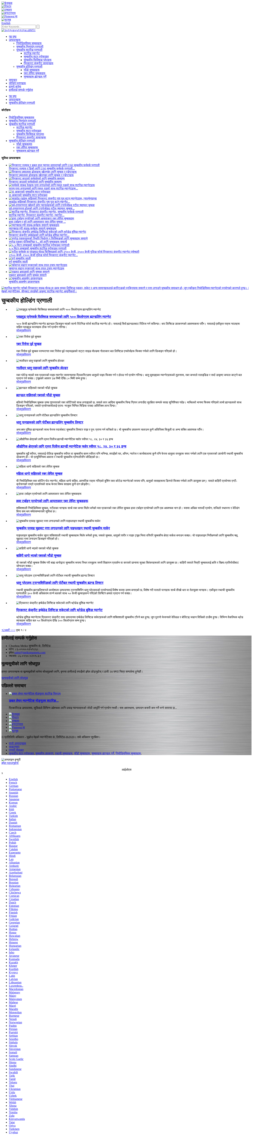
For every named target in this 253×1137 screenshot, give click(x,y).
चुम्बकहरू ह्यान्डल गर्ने (35, 76)
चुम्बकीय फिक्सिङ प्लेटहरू (37, 59)
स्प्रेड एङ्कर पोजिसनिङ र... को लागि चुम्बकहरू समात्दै (38, 241)
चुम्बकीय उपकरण (44, 753)
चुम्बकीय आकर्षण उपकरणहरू (24, 281)
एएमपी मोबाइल (16, 750)
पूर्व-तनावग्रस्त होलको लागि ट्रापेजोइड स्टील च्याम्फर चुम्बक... (42, 208)
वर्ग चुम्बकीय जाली (18, 261)
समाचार (13, 79)
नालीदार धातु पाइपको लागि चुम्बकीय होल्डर (42, 368)
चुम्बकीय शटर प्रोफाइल (36, 56)
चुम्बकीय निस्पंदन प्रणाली (29, 46)
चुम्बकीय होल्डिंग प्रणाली (29, 66)
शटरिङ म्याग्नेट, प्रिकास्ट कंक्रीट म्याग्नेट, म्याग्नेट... (36, 215)
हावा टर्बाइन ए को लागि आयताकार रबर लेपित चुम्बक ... (37, 221)
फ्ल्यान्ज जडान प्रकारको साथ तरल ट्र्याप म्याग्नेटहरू (36, 268)
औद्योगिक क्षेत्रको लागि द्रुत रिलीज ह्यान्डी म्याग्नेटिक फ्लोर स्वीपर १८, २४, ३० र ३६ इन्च (71, 446)
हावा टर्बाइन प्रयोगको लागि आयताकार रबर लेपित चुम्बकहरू (52, 501)
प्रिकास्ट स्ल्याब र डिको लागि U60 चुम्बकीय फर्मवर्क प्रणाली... (42, 168)
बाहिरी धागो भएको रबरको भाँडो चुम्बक (38, 555)
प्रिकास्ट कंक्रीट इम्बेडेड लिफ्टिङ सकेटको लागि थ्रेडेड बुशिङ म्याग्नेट (59, 610)
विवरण (27, 330)
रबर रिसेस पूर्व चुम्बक (28, 344)
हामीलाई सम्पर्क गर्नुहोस (21, 89)
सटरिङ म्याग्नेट (32, 53)
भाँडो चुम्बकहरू (32, 69)
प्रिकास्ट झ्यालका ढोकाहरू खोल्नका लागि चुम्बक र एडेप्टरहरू (41, 175)
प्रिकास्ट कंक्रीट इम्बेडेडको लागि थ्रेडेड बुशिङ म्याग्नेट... (39, 235)
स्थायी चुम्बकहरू (64, 753)
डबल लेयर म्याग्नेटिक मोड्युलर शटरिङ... (34, 701)
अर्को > (8, 630)
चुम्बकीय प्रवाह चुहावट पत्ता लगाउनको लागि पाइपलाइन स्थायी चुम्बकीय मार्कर (63, 528)
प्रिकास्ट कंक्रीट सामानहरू (38, 63)
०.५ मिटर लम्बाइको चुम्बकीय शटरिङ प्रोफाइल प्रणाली (37, 248)
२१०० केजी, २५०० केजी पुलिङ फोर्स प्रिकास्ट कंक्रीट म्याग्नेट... (43, 255)
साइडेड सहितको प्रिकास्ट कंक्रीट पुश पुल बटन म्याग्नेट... (39, 201)
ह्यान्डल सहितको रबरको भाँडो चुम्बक (38, 395)
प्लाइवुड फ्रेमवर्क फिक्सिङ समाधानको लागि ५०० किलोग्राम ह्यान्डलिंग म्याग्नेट (63, 317)
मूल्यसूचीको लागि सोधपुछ (14, 677)
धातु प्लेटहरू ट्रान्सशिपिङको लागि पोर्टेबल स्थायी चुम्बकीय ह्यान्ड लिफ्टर (59, 583)
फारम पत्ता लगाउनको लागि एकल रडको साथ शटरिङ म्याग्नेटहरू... (43, 188)
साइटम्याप (14, 746)
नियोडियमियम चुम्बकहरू (29, 43)
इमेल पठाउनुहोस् (10, 763)
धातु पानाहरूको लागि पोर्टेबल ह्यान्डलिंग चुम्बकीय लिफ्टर (49, 422)
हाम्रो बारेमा (15, 86)
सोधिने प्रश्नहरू (17, 83)
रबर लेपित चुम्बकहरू (34, 73)
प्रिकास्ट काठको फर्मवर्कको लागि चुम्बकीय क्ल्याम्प (35, 181)
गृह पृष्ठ (12, 36)
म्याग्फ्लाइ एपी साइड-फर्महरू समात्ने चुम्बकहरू (32, 228)
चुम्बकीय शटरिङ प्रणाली (29, 49)
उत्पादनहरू (15, 39)
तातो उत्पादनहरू (17, 743)
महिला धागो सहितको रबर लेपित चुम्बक (39, 474)
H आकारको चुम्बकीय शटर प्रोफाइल (28, 195)
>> (13, 630)
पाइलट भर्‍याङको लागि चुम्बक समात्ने (27, 275)
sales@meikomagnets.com (29, 652)
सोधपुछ (20, 330)
